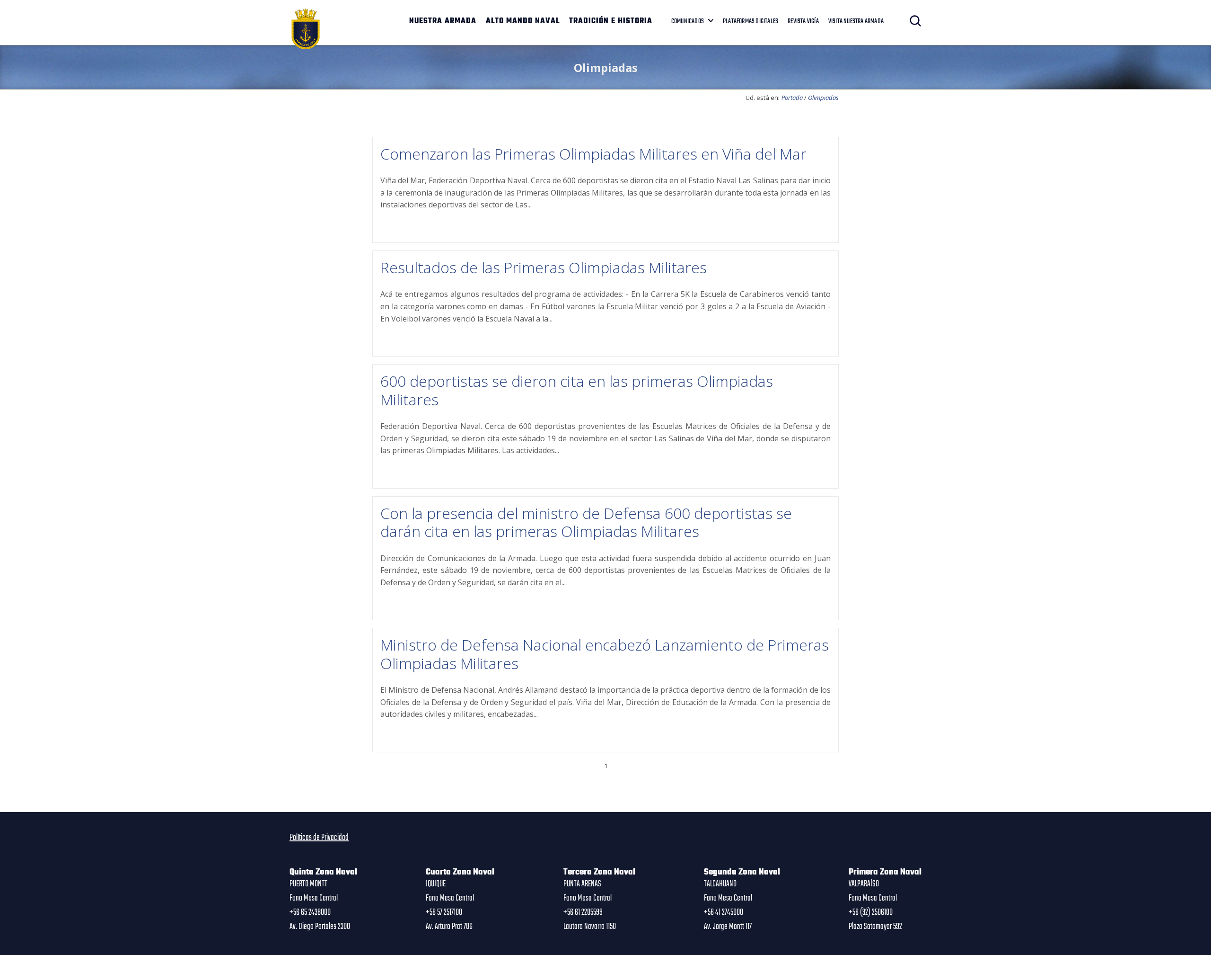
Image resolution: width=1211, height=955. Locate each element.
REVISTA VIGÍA (803, 21)
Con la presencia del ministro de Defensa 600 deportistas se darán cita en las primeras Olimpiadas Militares (586, 522)
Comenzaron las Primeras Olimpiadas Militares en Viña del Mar (593, 153)
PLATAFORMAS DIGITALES (750, 21)
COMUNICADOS (687, 21)
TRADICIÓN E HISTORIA (610, 21)
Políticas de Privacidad (319, 837)
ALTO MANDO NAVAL (523, 21)
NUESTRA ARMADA (442, 21)
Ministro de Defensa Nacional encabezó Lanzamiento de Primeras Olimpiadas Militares (604, 653)
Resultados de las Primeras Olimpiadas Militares (543, 267)
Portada (792, 97)
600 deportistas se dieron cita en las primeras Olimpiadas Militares (576, 390)
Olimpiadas (823, 97)
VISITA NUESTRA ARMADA (856, 21)
